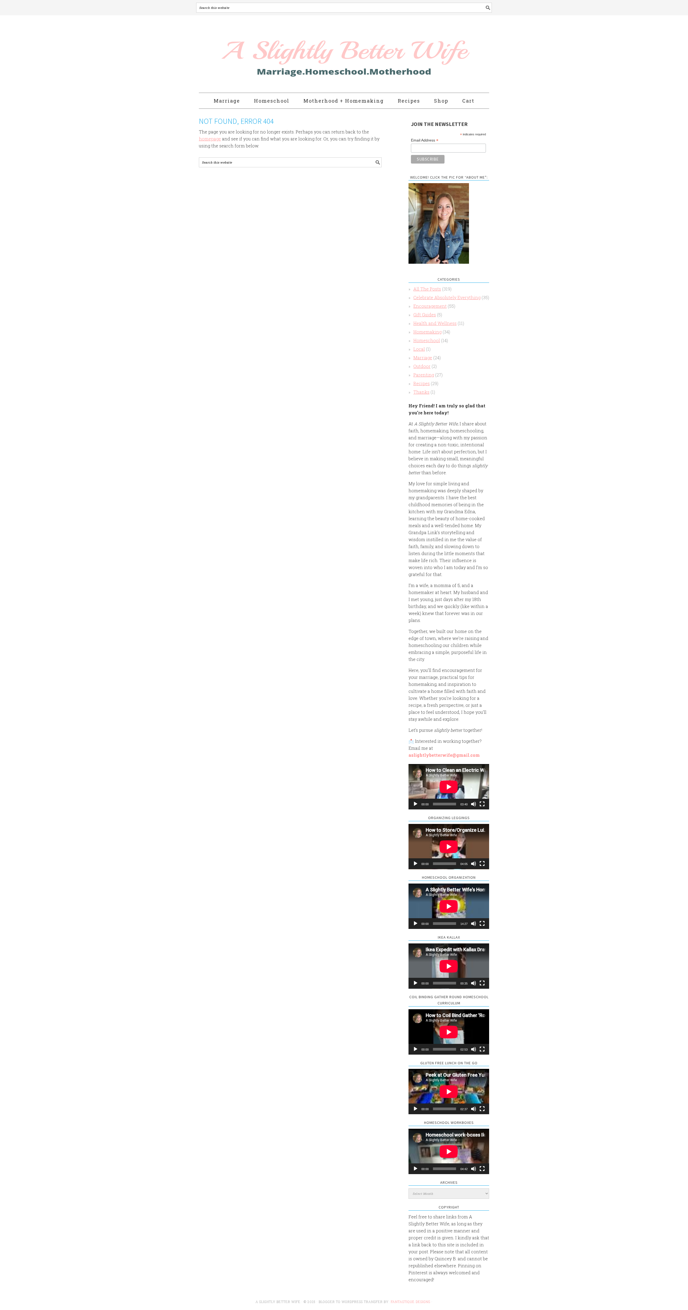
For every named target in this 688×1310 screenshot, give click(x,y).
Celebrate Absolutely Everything (447, 297)
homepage (210, 139)
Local (419, 349)
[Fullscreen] (482, 804)
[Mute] (473, 804)
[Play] (415, 804)
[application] (448, 786)
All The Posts (427, 289)
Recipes (421, 383)
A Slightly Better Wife (312, 54)
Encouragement (430, 306)
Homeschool (426, 340)
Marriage (422, 357)
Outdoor (422, 366)
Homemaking (427, 332)
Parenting (423, 375)
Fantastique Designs (411, 1302)
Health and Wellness (435, 323)
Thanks (421, 392)
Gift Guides (424, 314)
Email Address (424, 140)
